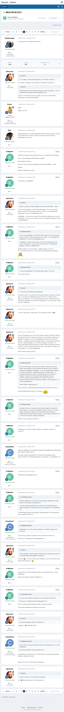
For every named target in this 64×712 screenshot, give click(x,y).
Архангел (9, 71)
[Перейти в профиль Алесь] (10, 110)
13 (35, 31)
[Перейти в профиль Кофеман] (5, 18)
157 (10, 145)
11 (29, 31)
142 (10, 166)
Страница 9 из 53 (54, 31)
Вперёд (42, 31)
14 (38, 31)
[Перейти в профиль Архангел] (10, 77)
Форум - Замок (8, 2)
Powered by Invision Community (32, 709)
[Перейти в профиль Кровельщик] (10, 44)
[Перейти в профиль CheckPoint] (10, 452)
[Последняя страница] (47, 32)
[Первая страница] (3, 32)
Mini (9, 130)
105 (10, 461)
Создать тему (57, 25)
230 (10, 52)
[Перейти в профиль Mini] (10, 136)
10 (26, 31)
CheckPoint (9, 447)
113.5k (10, 120)
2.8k (10, 86)
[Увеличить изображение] (20, 254)
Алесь (9, 104)
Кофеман (15, 17)
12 (32, 31)
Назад (7, 31)
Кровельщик (9, 38)
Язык (23, 707)
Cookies (40, 707)
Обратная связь (31, 707)
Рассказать (42, 18)
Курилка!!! (21, 19)
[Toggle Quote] (20, 75)
